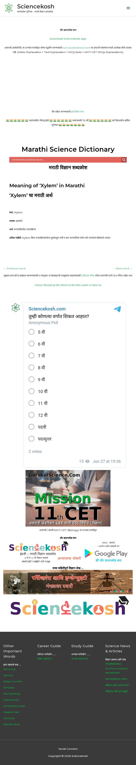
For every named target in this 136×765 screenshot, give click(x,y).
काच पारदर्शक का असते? (116, 679)
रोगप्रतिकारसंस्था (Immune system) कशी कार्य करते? (116, 668)
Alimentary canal (14, 705)
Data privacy (11, 699)
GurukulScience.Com (76, 47)
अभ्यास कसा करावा (79, 658)
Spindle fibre (11, 724)
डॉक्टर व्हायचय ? (44, 658)
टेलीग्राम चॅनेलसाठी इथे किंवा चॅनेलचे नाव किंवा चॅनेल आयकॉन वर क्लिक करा (68, 285)
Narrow (8, 675)
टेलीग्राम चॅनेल (88, 275)
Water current (12, 681)
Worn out (9, 669)
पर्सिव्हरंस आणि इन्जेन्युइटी (116, 691)
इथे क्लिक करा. (77, 111)
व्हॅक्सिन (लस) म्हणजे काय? (117, 685)
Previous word (15, 268)
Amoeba (8, 687)
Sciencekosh (35, 6)
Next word (124, 268)
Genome (8, 718)
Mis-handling (11, 693)
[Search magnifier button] (124, 160)
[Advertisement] (68, 82)
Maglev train (11, 712)
